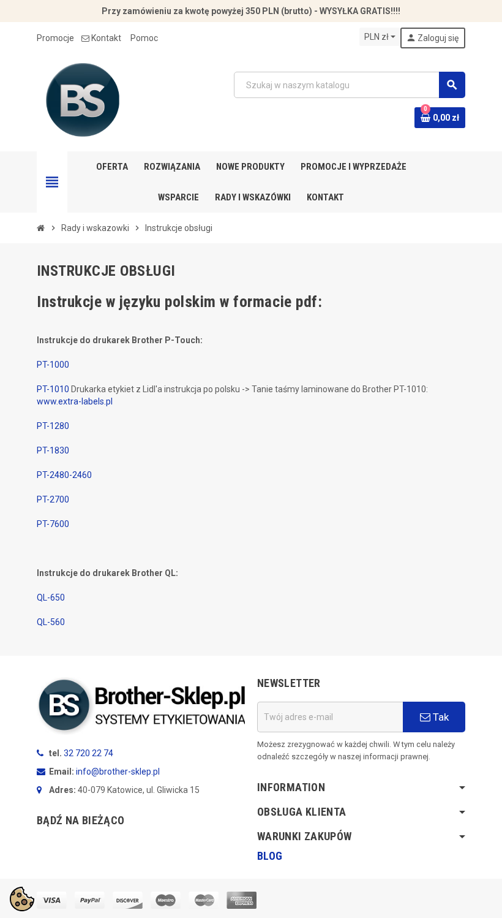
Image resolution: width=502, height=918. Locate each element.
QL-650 (51, 597)
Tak (439, 717)
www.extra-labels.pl (75, 401)
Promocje (55, 38)
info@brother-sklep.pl (118, 771)
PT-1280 (53, 426)
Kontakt (106, 38)
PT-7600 (53, 524)
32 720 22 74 (88, 753)
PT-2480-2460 (64, 475)
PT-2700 (53, 499)
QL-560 (51, 622)
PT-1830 (53, 450)
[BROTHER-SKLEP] (83, 99)
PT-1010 (53, 389)
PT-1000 (53, 365)
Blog (269, 855)
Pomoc (144, 38)
